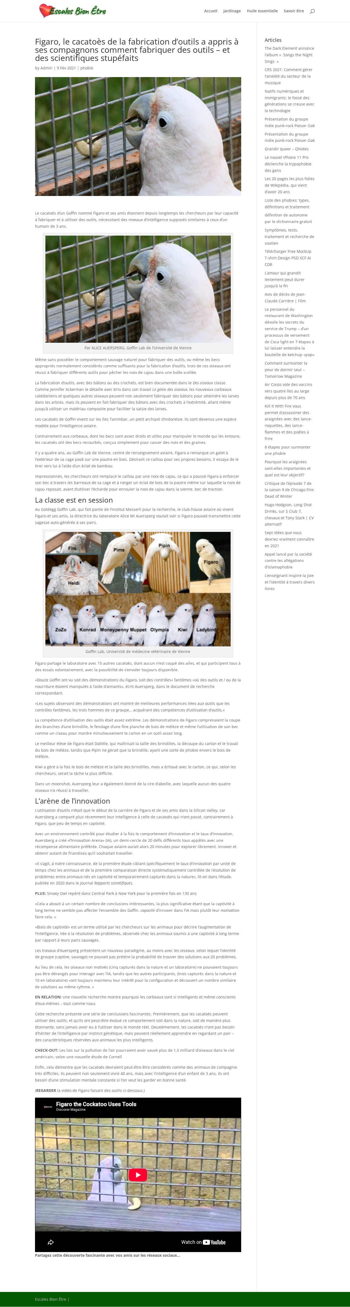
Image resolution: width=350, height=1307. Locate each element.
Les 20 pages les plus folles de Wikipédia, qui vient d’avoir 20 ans (289, 185)
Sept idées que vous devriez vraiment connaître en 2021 (289, 539)
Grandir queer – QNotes (287, 148)
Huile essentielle (262, 11)
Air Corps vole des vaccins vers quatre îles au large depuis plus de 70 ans (288, 391)
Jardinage (232, 11)
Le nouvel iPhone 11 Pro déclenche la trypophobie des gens (288, 164)
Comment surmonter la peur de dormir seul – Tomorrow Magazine (286, 370)
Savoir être (294, 11)
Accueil (210, 11)
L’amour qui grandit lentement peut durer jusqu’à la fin (285, 279)
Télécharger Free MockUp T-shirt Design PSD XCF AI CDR (288, 258)
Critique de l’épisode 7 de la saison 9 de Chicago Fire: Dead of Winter (289, 490)
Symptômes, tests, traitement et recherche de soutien (289, 236)
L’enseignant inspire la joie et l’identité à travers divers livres (290, 582)
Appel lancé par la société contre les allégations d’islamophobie (288, 561)
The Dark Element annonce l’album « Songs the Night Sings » (289, 55)
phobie (86, 68)
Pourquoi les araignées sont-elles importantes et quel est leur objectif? (288, 468)
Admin (46, 68)
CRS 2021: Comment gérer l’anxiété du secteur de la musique (289, 76)
